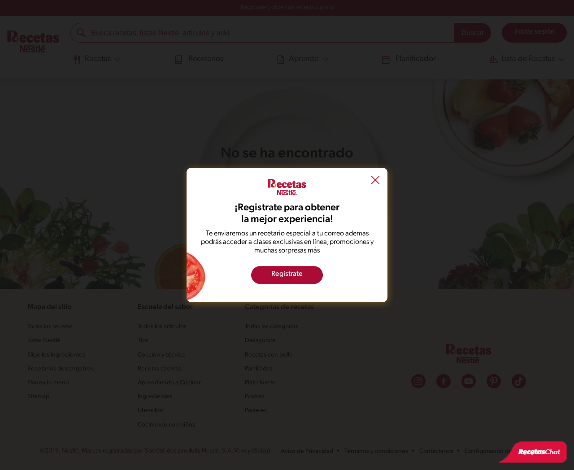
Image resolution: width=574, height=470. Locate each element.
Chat (532, 452)
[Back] (375, 181)
